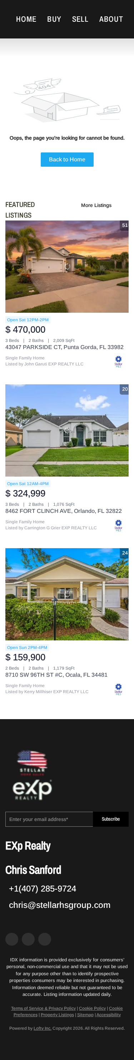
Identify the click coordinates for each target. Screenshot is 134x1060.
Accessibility (108, 1014)
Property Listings (57, 1014)
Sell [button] (80, 19)
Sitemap (85, 1014)
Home (26, 19)
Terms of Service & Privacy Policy (43, 1008)
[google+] (44, 939)
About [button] (111, 19)
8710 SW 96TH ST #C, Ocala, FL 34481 (56, 675)
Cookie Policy (92, 1008)
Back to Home (67, 159)
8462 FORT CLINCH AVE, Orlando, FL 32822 (63, 511)
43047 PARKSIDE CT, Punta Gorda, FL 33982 (64, 347)
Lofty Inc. (42, 1028)
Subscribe (111, 819)
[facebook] (11, 939)
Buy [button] (54, 19)
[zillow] (28, 939)
